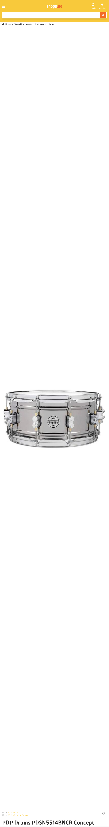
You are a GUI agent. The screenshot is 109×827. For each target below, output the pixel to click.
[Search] (103, 15)
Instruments (40, 24)
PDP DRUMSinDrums (17, 815)
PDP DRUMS (13, 812)
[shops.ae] (54, 6)
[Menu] (3, 6)
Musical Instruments (23, 24)
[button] (54, 419)
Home (8, 24)
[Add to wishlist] (103, 813)
